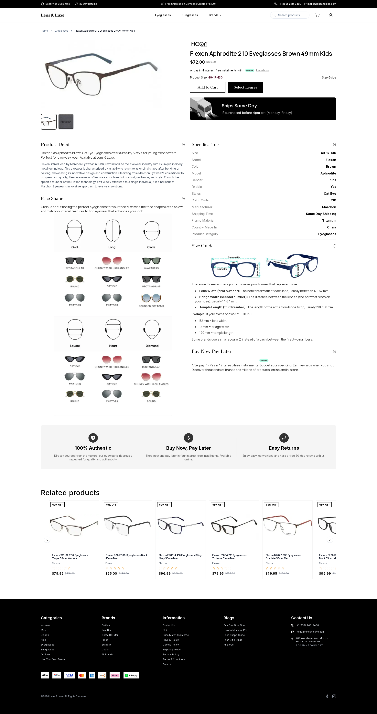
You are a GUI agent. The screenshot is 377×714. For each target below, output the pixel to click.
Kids (43, 639)
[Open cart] (317, 15)
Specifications (206, 144)
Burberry (107, 644)
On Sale (45, 654)
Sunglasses (190, 15)
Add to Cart (208, 87)
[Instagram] (334, 696)
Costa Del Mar (110, 635)
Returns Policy (171, 654)
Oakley (106, 625)
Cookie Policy (171, 644)
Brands (214, 15)
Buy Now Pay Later (212, 351)
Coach (105, 649)
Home (44, 30)
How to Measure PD (235, 630)
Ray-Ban (107, 630)
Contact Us (169, 625)
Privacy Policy (171, 639)
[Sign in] (330, 15)
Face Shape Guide (234, 635)
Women (45, 625)
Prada (105, 639)
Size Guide (329, 77)
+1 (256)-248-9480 (289, 3)
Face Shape (52, 198)
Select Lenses (245, 87)
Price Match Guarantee (176, 635)
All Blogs (229, 644)
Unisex (45, 635)
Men (43, 630)
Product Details (56, 144)
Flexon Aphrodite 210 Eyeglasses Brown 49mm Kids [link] (105, 30)
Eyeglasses (163, 15)
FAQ (165, 630)
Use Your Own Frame (53, 659)
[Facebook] (327, 696)
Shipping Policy (172, 649)
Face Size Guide (233, 639)
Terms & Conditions (174, 659)
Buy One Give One (234, 625)
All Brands (107, 654)
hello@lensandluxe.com (322, 3)
